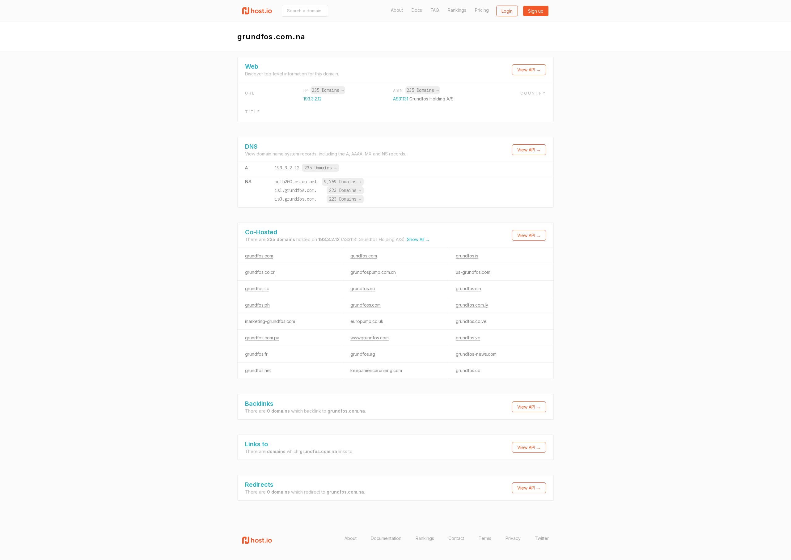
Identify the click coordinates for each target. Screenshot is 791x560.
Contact (456, 538)
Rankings (457, 10)
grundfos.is (467, 255)
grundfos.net (258, 370)
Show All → (418, 239)
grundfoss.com (365, 305)
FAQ (435, 10)
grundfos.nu (362, 288)
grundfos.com (259, 255)
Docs (417, 10)
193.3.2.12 (312, 98)
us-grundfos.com (473, 272)
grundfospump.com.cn (373, 272)
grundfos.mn (468, 288)
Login (507, 11)
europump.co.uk (366, 321)
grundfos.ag (362, 354)
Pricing (482, 10)
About (397, 10)
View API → (529, 69)
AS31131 (401, 98)
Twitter (542, 538)
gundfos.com (363, 255)
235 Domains (328, 90)
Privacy (513, 538)
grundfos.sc (257, 288)
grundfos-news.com (476, 354)
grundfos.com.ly (472, 305)
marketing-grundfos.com (270, 321)
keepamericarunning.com (376, 370)
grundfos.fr (256, 354)
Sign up (536, 11)
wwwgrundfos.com (369, 337)
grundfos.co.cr (260, 272)
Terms (485, 538)
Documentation (386, 538)
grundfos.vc (468, 337)
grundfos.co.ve (471, 321)
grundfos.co (468, 370)
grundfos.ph (257, 305)
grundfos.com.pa (262, 337)
